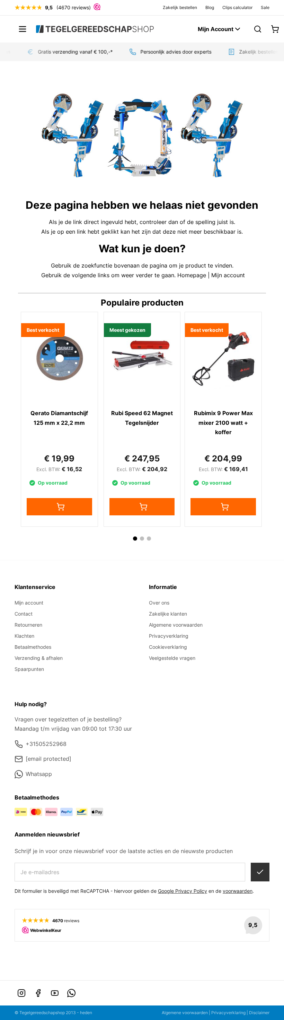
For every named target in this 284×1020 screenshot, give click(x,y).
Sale (265, 7)
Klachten (24, 636)
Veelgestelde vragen (172, 658)
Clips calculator (237, 7)
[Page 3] (149, 538)
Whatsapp (39, 773)
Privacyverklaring (168, 636)
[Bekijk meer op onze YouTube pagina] (55, 993)
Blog (209, 7)
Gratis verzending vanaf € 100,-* (72, 52)
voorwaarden (237, 891)
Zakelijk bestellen (180, 7)
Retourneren (28, 625)
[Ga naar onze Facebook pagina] (38, 993)
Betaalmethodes (33, 647)
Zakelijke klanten (168, 614)
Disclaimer (259, 1012)
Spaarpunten (29, 669)
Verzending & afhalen (39, 658)
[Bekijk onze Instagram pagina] (21, 993)
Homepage (191, 275)
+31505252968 (46, 743)
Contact (24, 614)
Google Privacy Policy (182, 891)
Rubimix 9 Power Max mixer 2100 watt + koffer (223, 423)
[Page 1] (135, 538)
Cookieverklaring (168, 647)
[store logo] (95, 28)
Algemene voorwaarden (176, 625)
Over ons (159, 603)
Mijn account (228, 275)
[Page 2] (142, 538)
